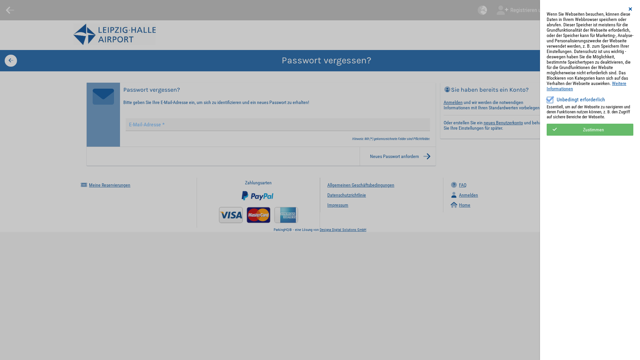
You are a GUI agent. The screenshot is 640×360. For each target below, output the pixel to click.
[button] (631, 9)
